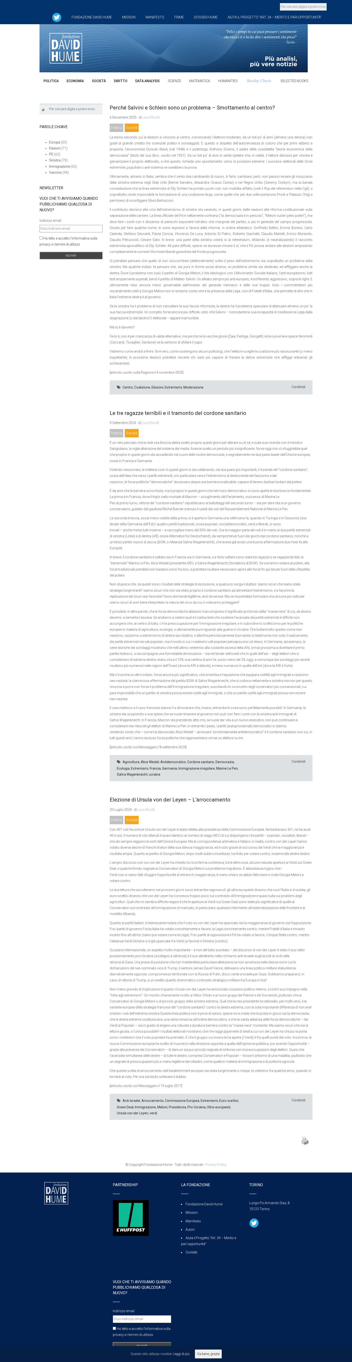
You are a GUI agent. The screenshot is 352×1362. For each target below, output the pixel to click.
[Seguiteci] (57, 17)
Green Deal (125, 1107)
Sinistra (55, 160)
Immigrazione (145, 1107)
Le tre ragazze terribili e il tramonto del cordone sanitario (178, 413)
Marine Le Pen (227, 768)
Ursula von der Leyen (132, 1113)
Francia (155, 768)
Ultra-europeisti (218, 1107)
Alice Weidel (150, 762)
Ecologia (123, 768)
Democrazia (225, 762)
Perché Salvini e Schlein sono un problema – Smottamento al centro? (192, 108)
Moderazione (193, 387)
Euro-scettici (228, 1101)
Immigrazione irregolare (196, 768)
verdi (153, 1113)
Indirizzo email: (51, 221)
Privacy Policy (216, 1165)
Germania (169, 768)
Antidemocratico (173, 762)
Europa (54, 142)
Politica (116, 128)
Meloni (162, 1107)
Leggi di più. (181, 1354)
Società (131, 128)
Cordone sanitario (200, 762)
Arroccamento (153, 1101)
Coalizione (142, 387)
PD (51, 154)
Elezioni (157, 387)
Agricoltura (131, 762)
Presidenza (177, 1107)
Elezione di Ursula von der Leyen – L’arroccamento (170, 800)
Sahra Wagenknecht (132, 774)
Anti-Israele (131, 1101)
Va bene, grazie (208, 1354)
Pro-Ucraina (196, 1107)
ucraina (154, 774)
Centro (128, 387)
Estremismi (173, 387)
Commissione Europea (182, 1101)
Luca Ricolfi (151, 117)
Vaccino (55, 172)
